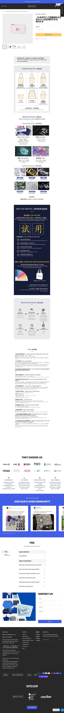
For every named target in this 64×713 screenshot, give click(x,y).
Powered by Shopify (36, 675)
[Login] (58, 6)
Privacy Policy (25, 642)
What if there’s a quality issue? (26, 586)
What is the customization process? (27, 577)
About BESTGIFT (6, 552)
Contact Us (24, 646)
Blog (23, 648)
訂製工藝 (38, 638)
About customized (7, 555)
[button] (59, 4)
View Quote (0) (62, 10)
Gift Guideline (25, 636)
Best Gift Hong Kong (41, 14)
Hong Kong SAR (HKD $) (5, 675)
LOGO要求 (38, 640)
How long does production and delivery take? (29, 573)
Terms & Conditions (26, 638)
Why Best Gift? (25, 644)
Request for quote (48, 34)
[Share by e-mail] (45, 38)
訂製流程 (38, 634)
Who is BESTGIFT (23, 555)
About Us (24, 634)
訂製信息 (38, 636)
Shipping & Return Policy (27, 640)
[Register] (59, 639)
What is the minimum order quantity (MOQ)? (29, 569)
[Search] (5, 6)
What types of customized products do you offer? (30, 565)
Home (3, 11)
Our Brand (32, 707)
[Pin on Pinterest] (41, 38)
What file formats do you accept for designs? (29, 582)
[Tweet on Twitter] (43, 38)
